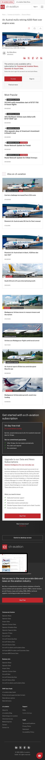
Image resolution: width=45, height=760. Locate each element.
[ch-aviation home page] (9, 7)
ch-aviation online (7, 2)
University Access (7, 719)
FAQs (24, 710)
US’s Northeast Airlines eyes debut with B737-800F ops (19, 118)
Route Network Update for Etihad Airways (20, 158)
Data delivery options (8, 698)
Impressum (25, 729)
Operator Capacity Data (9, 630)
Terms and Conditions (28, 723)
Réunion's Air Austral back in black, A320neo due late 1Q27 (21, 254)
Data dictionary (6, 701)
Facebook (32, 58)
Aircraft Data (6, 636)
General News (26, 14)
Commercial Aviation (14, 14)
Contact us (22, 526)
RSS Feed (41, 58)
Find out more (13, 85)
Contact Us (5, 727)
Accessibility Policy (28, 732)
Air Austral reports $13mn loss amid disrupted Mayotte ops (20, 368)
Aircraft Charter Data (8, 645)
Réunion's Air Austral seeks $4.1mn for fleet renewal (22, 221)
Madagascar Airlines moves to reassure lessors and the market (22, 313)
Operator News (6, 616)
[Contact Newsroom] (34, 28)
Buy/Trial (23, 516)
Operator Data (6, 618)
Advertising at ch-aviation (10, 716)
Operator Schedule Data (9, 627)
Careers (4, 724)
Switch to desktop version (23, 538)
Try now (13, 79)
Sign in (35, 6)
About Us (5, 710)
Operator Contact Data (9, 624)
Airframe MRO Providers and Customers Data (15, 650)
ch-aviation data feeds (9, 692)
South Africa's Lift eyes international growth (19, 281)
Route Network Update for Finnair (17, 145)
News (4, 14)
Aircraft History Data (8, 642)
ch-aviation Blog (7, 713)
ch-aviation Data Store (23, 2)
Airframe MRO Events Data (10, 653)
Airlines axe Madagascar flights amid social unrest (21, 340)
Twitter (20, 747)
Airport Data (6, 621)
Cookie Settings (27, 713)
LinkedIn (24, 58)
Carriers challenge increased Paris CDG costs (20, 195)
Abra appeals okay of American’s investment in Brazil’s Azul (21, 132)
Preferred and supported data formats (13, 695)
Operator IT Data (7, 633)
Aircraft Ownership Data (9, 639)
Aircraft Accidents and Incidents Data (13, 647)
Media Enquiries (7, 722)
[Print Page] (40, 28)
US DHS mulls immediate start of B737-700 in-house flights (21, 104)
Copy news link (37, 58)
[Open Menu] (42, 6)
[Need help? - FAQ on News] (28, 28)
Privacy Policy (26, 726)
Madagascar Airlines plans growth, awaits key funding (20, 396)
